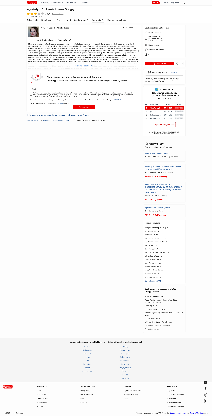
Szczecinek (87, 371)
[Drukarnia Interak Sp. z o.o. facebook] (147, 54)
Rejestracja (175, 3)
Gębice (125, 375)
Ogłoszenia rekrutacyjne (133, 390)
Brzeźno (125, 364)
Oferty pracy (44, 3)
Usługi (126, 398)
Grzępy (125, 346)
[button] (58, 14)
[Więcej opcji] (138, 28)
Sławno (125, 371)
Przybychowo (125, 368)
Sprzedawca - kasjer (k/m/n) (157, 208)
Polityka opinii (172, 398)
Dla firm (155, 3)
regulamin (59, 103)
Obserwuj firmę (84, 107)
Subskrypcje (42, 402)
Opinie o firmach (57, 3)
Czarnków (125, 378)
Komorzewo (125, 350)
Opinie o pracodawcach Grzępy (56, 120)
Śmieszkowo (125, 357)
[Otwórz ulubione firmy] (184, 2)
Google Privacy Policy (178, 413)
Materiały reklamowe (156, 49)
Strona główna (33, 120)
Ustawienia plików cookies (176, 406)
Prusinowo (125, 361)
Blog (82, 398)
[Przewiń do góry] (205, 382)
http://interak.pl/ (154, 45)
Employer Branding (131, 394)
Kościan (87, 357)
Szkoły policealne (72, 3)
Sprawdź (173, 72)
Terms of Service (196, 413)
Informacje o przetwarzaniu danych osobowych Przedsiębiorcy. (58, 115)
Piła (87, 361)
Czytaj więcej (117, 99)
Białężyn (125, 353)
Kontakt (40, 406)
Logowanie (165, 3)
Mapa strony (41, 394)
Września (87, 364)
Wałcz (87, 368)
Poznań (87, 346)
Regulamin (171, 390)
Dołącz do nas (42, 398)
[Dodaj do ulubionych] (182, 63)
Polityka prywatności (174, 402)
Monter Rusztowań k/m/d (156, 153)
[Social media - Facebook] (205, 388)
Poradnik (85, 3)
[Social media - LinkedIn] (205, 395)
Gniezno (87, 353)
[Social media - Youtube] (205, 401)
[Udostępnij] (177, 63)
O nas (39, 390)
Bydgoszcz (87, 350)
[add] (205, 388)
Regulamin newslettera (175, 394)
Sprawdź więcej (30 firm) (154, 281)
